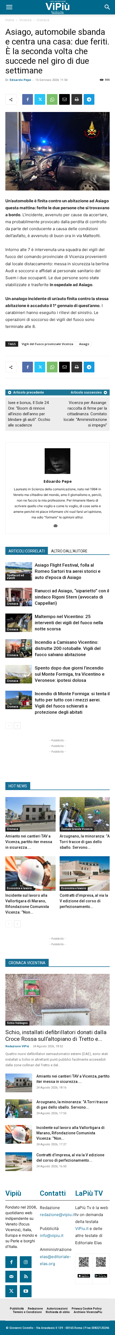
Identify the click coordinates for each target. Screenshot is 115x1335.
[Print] (76, 99)
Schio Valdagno (17, 1023)
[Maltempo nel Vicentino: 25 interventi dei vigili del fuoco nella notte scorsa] (18, 623)
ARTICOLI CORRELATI (27, 551)
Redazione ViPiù (17, 1046)
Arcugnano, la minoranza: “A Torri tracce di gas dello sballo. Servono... (85, 842)
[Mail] (57, 526)
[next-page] (17, 725)
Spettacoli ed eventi (15, 576)
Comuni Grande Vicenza (77, 829)
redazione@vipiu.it (57, 1214)
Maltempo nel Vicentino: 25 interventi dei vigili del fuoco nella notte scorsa (69, 622)
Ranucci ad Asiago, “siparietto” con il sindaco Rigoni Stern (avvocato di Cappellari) (72, 597)
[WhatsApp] (52, 99)
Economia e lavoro (19, 888)
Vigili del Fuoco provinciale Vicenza (47, 344)
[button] (9, 7)
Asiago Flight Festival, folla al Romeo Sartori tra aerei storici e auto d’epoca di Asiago (68, 571)
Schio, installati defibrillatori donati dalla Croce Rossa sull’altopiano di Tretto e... (55, 1035)
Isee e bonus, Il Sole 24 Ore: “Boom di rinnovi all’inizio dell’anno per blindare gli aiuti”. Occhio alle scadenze (29, 414)
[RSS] (26, 1276)
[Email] (64, 99)
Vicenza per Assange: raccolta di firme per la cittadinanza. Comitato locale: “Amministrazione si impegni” (85, 414)
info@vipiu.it (51, 1235)
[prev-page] (8, 725)
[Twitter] (39, 99)
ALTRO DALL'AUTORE (69, 551)
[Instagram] (26, 1262)
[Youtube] (26, 1291)
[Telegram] (89, 99)
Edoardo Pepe (20, 80)
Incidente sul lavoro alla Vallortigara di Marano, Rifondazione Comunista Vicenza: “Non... (70, 1132)
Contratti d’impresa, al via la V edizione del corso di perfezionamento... (84, 901)
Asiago (84, 344)
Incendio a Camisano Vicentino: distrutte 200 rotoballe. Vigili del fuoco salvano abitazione (68, 648)
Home (9, 20)
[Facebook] (27, 99)
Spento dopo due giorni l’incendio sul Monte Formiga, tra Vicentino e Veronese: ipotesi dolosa (70, 674)
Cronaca (43, 20)
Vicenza (25, 20)
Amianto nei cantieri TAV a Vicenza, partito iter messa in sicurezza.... (28, 842)
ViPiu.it (82, 1228)
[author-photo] (57, 474)
